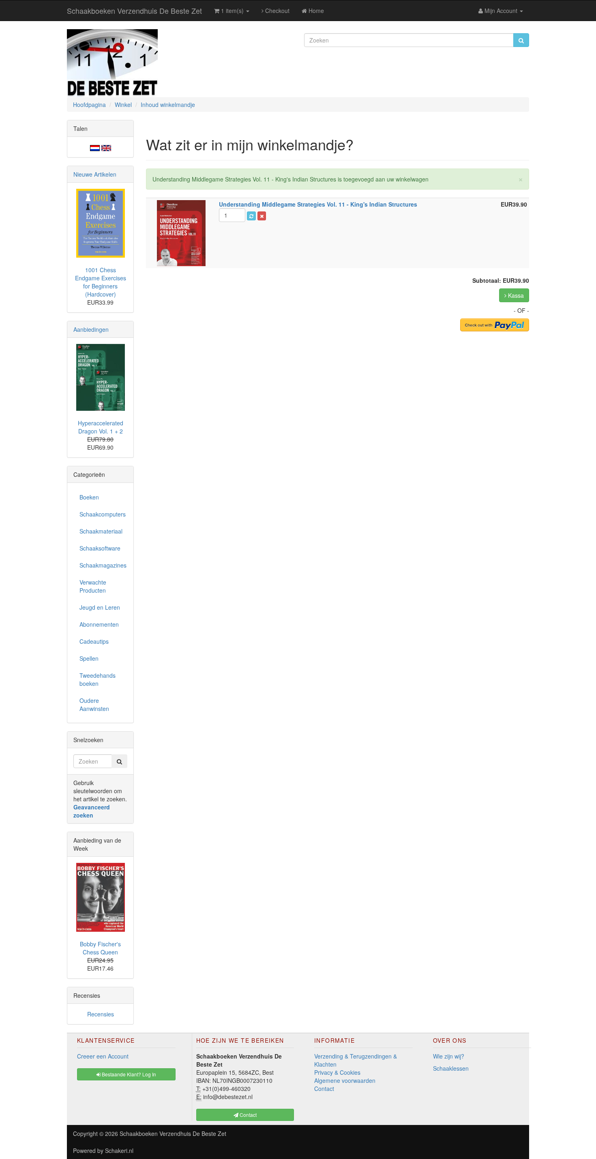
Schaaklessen (451, 1068)
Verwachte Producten (92, 586)
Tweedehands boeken (97, 679)
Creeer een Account (103, 1056)
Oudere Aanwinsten (94, 704)
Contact (324, 1088)
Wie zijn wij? (448, 1056)
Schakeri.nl (119, 1150)
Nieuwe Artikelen (94, 174)
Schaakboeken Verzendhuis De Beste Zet (134, 10)
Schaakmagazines (102, 565)
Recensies (100, 1014)
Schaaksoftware (99, 548)
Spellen (89, 658)
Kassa (515, 295)
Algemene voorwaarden (344, 1080)
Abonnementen (99, 624)
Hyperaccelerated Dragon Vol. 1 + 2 (100, 427)
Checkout (276, 10)
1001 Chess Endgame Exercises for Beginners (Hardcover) (100, 282)
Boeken (89, 497)
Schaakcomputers (102, 514)
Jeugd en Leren (99, 607)
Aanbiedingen (91, 329)
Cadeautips (94, 641)
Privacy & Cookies (337, 1072)
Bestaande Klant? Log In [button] (128, 1074)
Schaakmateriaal (100, 531)
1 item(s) (232, 10)
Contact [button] (247, 1114)
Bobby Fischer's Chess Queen (100, 948)
